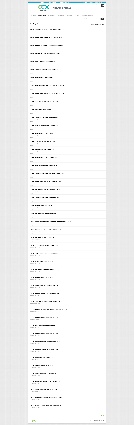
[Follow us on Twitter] (33, 421)
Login (85, 19)
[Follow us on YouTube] (35, 421)
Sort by (92, 24)
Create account (79, 19)
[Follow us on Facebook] (31, 421)
